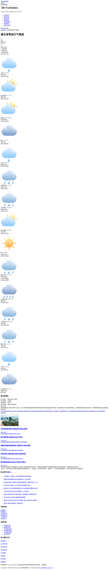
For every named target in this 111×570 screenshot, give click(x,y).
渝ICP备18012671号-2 (47, 567)
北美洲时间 (7, 22)
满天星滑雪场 (47, 411)
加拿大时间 (7, 25)
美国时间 (6, 23)
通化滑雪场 (26, 411)
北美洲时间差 (8, 529)
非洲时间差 (7, 534)
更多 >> (10, 472)
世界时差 (6, 18)
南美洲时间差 (8, 530)
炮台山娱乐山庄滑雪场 (16, 411)
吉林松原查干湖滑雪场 (36, 411)
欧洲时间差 (7, 527)
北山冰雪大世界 (5, 411)
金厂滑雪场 (55, 411)
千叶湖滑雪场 (62, 411)
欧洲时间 (6, 20)
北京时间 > (4, 30)
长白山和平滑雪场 (100, 411)
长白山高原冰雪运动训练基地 (75, 411)
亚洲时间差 (7, 525)
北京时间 (6, 15)
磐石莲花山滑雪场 (89, 411)
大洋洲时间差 (8, 532)
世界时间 (6, 17)
